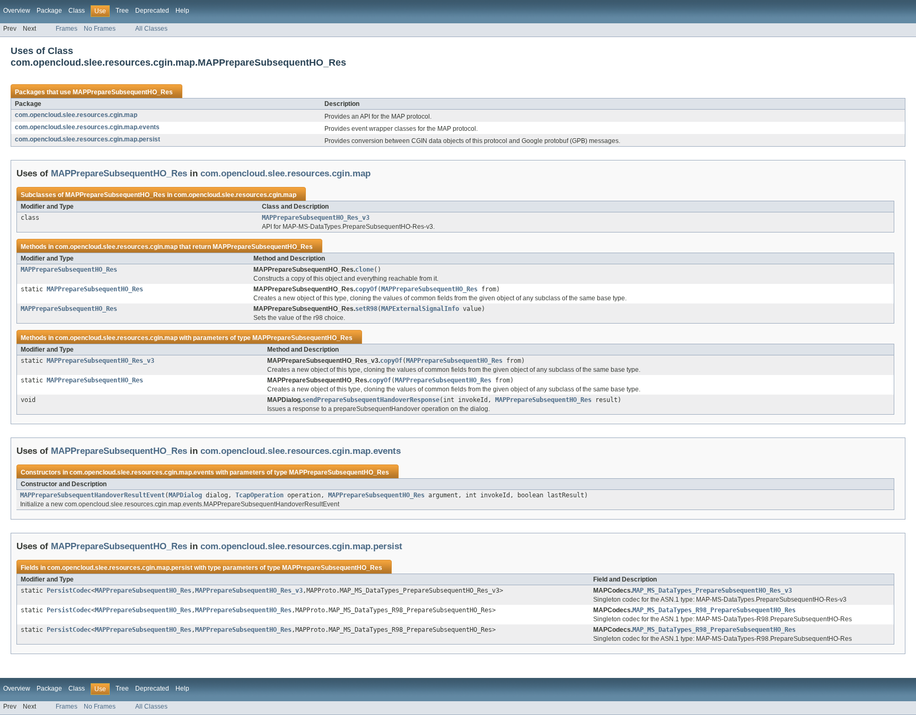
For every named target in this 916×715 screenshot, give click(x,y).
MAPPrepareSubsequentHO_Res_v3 (315, 217)
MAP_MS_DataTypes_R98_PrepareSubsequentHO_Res (714, 610)
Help (182, 10)
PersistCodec (69, 590)
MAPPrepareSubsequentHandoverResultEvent (92, 495)
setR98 (366, 308)
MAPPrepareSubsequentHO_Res (123, 92)
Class (76, 10)
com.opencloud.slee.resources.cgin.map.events (87, 127)
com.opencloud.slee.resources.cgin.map (76, 115)
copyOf (366, 289)
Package (49, 10)
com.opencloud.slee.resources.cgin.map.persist (87, 139)
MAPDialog (185, 495)
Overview (16, 10)
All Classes (151, 28)
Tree (122, 10)
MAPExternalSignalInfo (420, 308)
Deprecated (152, 10)
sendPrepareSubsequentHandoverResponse (370, 400)
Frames (66, 28)
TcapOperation (259, 495)
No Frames (100, 28)
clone (364, 269)
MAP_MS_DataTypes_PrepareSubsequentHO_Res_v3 (712, 590)
